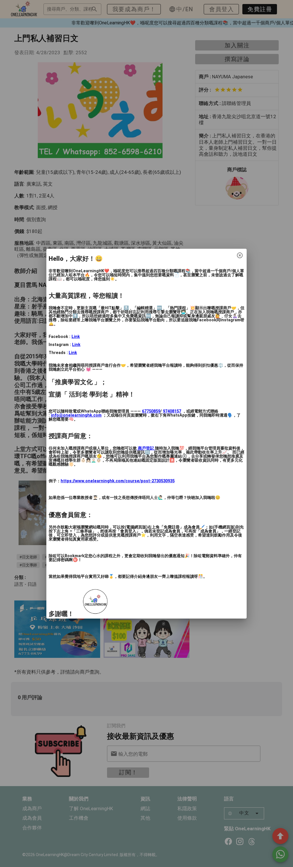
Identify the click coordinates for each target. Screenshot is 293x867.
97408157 (172, 411)
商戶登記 (146, 448)
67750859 (151, 411)
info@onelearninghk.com (76, 415)
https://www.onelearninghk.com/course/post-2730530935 (118, 481)
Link (76, 336)
